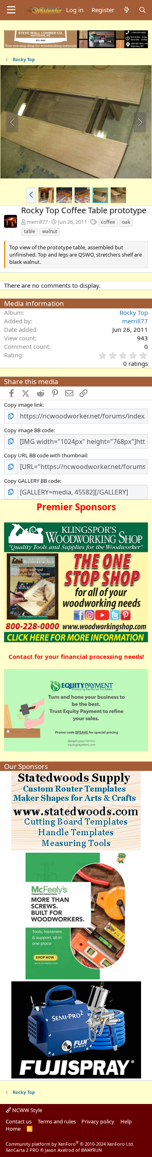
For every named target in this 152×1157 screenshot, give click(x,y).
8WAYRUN (91, 1150)
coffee (108, 222)
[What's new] (126, 9)
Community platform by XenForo (70, 1144)
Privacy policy (97, 1121)
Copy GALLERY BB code (32, 480)
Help (126, 1121)
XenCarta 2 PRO (22, 1150)
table (29, 231)
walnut (49, 231)
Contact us (19, 1121)
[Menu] (11, 10)
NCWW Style (26, 1110)
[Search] (142, 9)
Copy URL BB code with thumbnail (45, 455)
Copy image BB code (29, 430)
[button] (31, 195)
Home (13, 1128)
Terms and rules (57, 1121)
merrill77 (37, 221)
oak (126, 222)
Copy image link (23, 404)
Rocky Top (134, 312)
